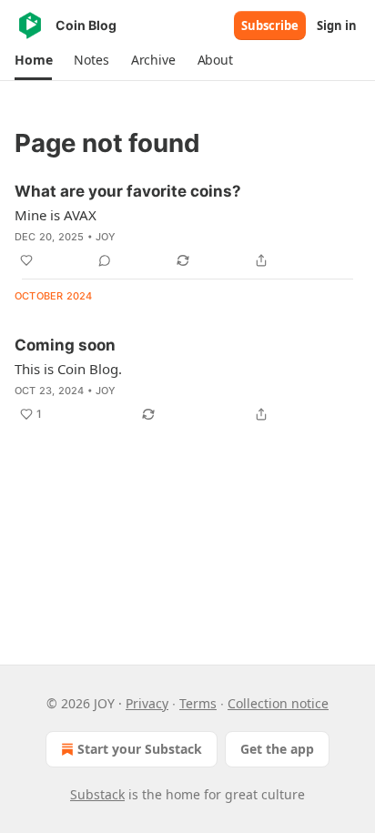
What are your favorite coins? (128, 191)
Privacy (147, 703)
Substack (97, 794)
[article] (187, 225)
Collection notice (278, 703)
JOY (106, 236)
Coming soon (65, 345)
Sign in (337, 25)
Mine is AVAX (55, 215)
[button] (33, 60)
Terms (198, 703)
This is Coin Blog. (68, 369)
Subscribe (270, 25)
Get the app (277, 748)
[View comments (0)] (105, 260)
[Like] (26, 260)
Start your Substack (139, 748)
